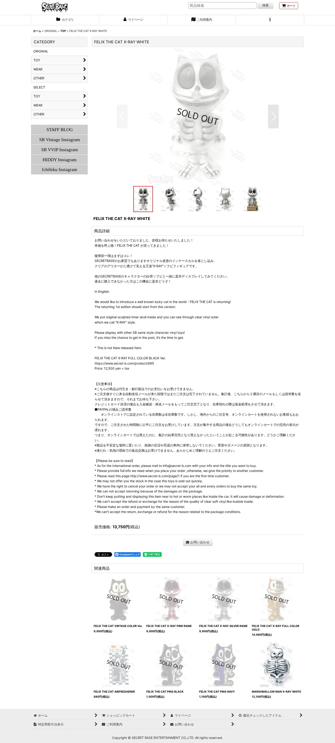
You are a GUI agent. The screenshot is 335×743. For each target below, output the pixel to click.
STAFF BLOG (59, 129)
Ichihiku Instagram (59, 169)
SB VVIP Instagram (59, 149)
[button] (270, 20)
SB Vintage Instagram (59, 139)
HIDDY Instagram (60, 159)
